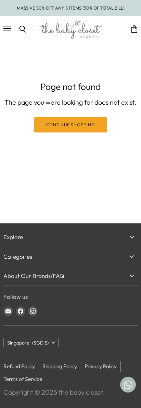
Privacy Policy (101, 366)
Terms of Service (22, 378)
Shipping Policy (59, 366)
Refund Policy (19, 366)
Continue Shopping (70, 124)
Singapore (28, 343)
